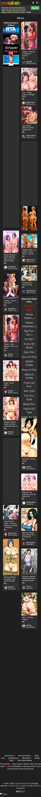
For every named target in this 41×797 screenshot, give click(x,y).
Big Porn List (29, 332)
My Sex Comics (13, 533)
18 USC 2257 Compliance (18, 785)
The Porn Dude (29, 397)
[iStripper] (11, 55)
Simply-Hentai (31, 502)
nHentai (28, 467)
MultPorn (11, 587)
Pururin (10, 354)
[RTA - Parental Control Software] (11, 29)
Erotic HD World (29, 345)
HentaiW (29, 61)
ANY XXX (29, 391)
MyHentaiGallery (31, 543)
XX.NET (29, 339)
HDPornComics (31, 102)
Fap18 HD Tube (29, 410)
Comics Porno (31, 135)
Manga (10, 356)
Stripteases (20, 788)
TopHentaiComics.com (22, 783)
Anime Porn (30, 137)
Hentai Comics (31, 63)
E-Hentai (11, 432)
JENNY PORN (29, 363)
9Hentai (10, 391)
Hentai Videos (28, 316)
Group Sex (29, 504)
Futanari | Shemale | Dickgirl (17, 310)
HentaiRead (12, 267)
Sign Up (35, 8)
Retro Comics (30, 292)
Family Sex (11, 589)
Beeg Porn (29, 404)
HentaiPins (11, 309)
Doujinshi (29, 588)
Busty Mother (30, 469)
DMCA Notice (35, 785)
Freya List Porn (29, 384)
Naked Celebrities (28, 324)
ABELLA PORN (29, 376)
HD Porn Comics (31, 104)
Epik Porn (29, 352)
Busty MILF (30, 544)
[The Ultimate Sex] (11, 39)
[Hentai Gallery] (29, 218)
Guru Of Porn (29, 357)
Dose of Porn (29, 369)
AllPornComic (31, 291)
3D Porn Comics (31, 261)
